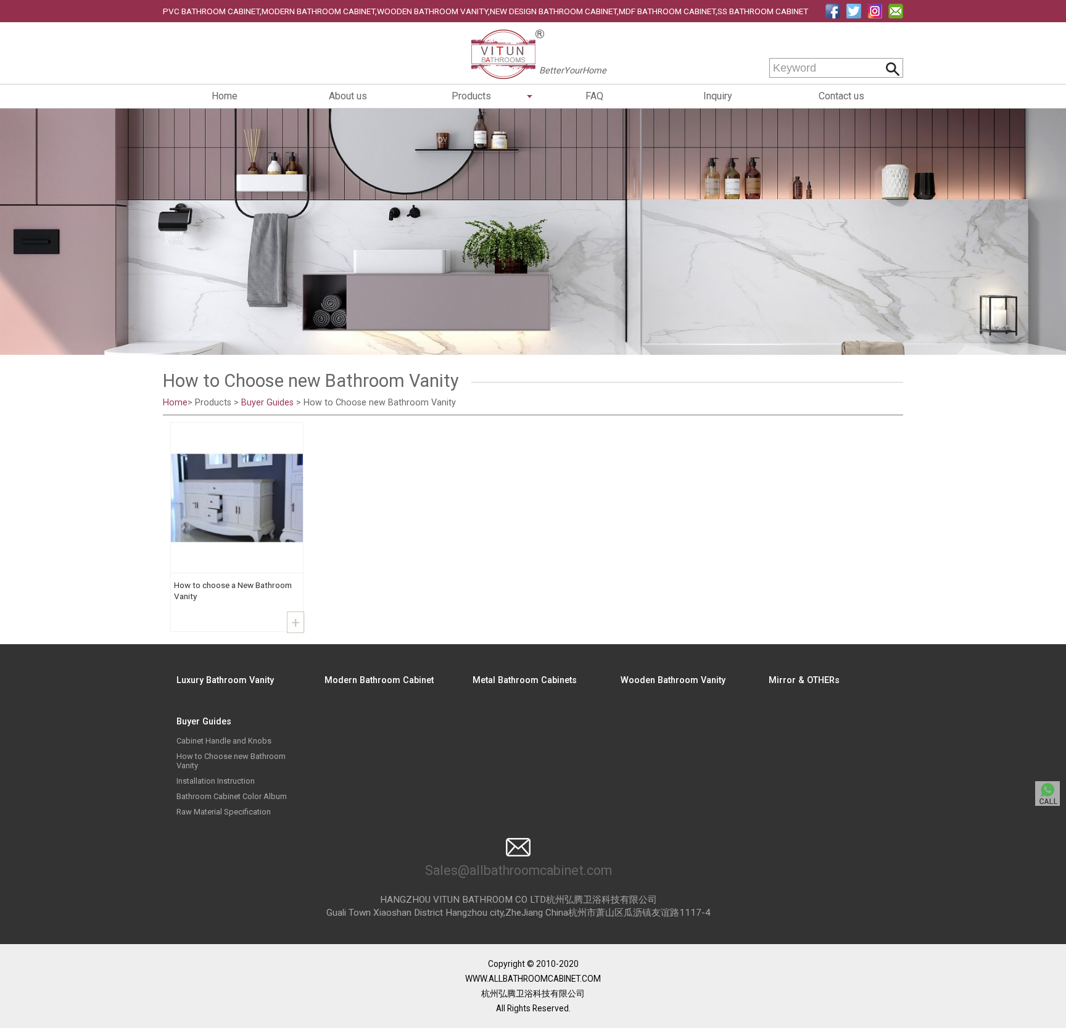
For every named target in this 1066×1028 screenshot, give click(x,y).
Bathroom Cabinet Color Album (231, 796)
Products (471, 96)
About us (348, 96)
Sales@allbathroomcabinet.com (518, 870)
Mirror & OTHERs (804, 680)
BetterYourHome (572, 70)
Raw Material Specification (223, 811)
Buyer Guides (267, 402)
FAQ (594, 96)
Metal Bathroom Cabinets (525, 680)
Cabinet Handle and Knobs (223, 740)
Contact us (841, 96)
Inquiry (717, 96)
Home (225, 96)
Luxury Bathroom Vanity (225, 680)
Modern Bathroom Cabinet (379, 680)
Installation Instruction (215, 781)
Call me (1047, 793)
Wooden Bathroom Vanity (673, 680)
